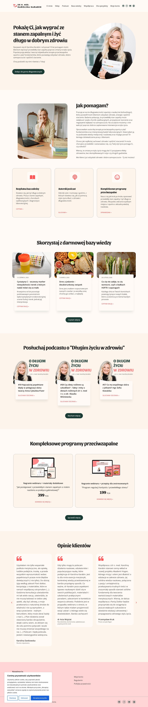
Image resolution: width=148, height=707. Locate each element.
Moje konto (115, 6)
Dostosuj (12, 698)
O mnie (49, 6)
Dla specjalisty (102, 6)
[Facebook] (123, 6)
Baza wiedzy (76, 6)
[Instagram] (126, 6)
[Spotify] (133, 6)
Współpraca (89, 6)
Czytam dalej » (23, 306)
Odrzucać (24, 698)
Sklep (57, 6)
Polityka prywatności (82, 684)
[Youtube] (130, 6)
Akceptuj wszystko (40, 698)
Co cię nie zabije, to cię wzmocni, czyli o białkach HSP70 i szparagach (113, 284)
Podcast (65, 6)
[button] (12, 602)
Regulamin (78, 680)
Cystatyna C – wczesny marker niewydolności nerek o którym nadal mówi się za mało (31, 284)
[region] (28, 687)
